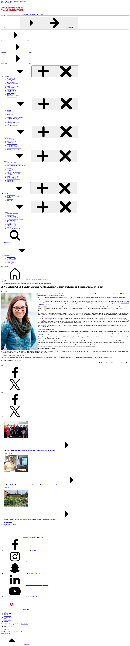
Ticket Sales (9, 200)
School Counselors (11, 259)
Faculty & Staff (10, 261)
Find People (6, 614)
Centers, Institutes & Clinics (13, 217)
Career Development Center (13, 86)
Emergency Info (7, 613)
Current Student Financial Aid (14, 148)
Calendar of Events (11, 162)
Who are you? (7, 255)
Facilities (9, 197)
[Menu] (43, 14)
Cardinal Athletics (11, 195)
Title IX (5, 618)
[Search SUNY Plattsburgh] (15, 240)
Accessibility (7, 617)
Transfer (9, 111)
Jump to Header (4, 1)
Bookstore (6, 621)
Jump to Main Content (13, 1)
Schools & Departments (12, 83)
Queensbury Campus (12, 84)
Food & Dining (10, 166)
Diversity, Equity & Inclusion (14, 173)
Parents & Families (11, 258)
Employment (7, 612)
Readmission (10, 115)
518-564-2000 (24, 624)
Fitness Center (10, 199)
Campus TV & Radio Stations (14, 172)
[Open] (54, 71)
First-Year (9, 110)
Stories (5, 281)
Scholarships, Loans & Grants (14, 140)
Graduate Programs (11, 80)
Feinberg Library (11, 93)
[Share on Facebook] (15, 378)
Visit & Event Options (12, 125)
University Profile (11, 223)
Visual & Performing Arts (13, 170)
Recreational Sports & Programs (14, 196)
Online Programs (11, 79)
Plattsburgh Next (11, 220)
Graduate (9, 113)
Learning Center (10, 94)
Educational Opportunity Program (15, 117)
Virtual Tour (9, 168)
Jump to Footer (22, 1)
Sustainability (10, 181)
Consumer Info (7, 616)
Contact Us (6, 629)
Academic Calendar (11, 90)
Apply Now (9, 121)
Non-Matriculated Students (13, 118)
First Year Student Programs (13, 179)
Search (3, 27)
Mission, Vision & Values (13, 221)
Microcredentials (11, 82)
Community (9, 263)
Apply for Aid (10, 142)
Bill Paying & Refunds (12, 144)
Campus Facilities (11, 227)
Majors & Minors (11, 78)
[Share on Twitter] (15, 389)
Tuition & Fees (10, 138)
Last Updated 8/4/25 (5, 633)
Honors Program (11, 87)
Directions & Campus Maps (13, 228)
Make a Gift (6, 244)
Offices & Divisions (11, 216)
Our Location (10, 169)
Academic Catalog (11, 89)
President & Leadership (12, 213)
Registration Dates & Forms (13, 119)
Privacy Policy (7, 627)
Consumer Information (12, 224)
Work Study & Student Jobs (13, 141)
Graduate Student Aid (12, 146)
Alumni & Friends (11, 262)
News (5, 280)
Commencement (10, 180)
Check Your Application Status (14, 122)
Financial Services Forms (13, 149)
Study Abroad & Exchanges (13, 95)
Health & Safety (10, 175)
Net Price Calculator (11, 145)
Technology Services (12, 97)
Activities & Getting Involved (14, 164)
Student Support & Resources (14, 177)
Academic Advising (11, 91)
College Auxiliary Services (13, 225)
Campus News (10, 215)
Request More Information (13, 124)
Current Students (11, 257)
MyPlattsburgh (7, 242)
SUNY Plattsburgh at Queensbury (15, 219)
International (10, 114)
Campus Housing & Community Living (16, 165)
